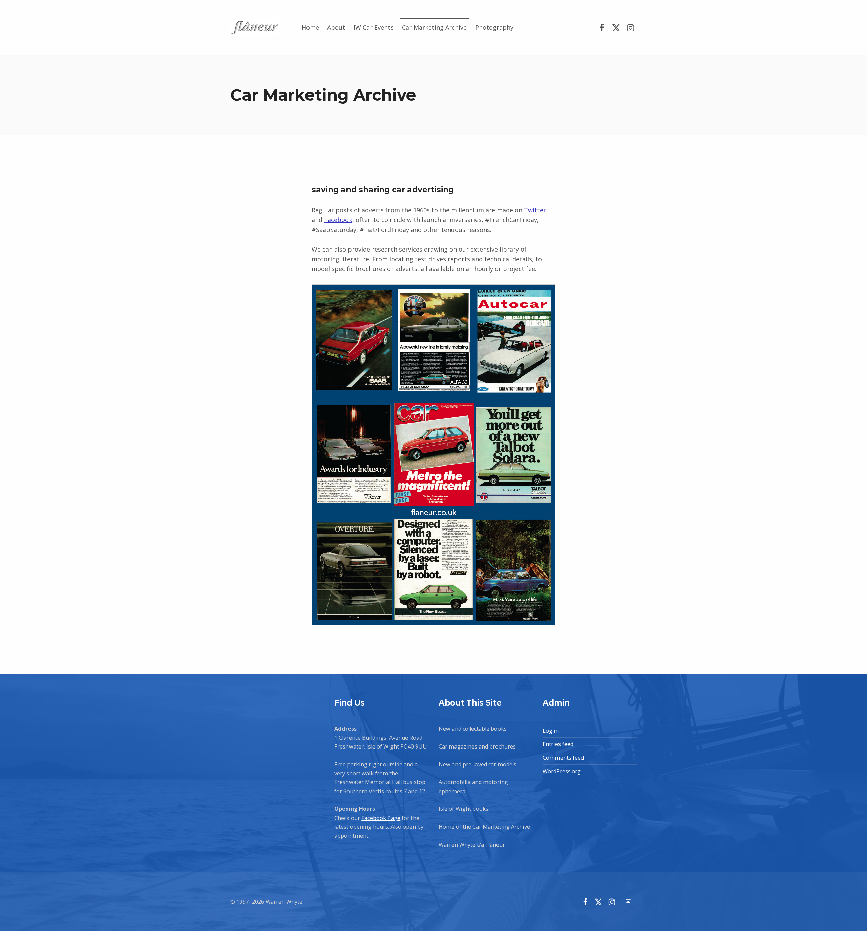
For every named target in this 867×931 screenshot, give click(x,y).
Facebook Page (380, 818)
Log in (551, 730)
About (336, 27)
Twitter (535, 210)
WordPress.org (562, 771)
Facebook (338, 220)
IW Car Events (374, 27)
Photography (494, 27)
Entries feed (558, 744)
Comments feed (563, 757)
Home (310, 27)
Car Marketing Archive (434, 27)
